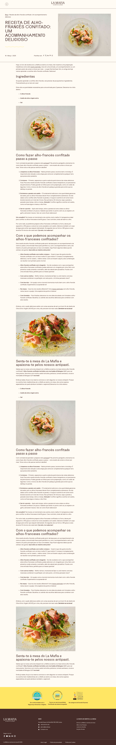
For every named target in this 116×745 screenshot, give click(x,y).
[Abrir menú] (6, 4)
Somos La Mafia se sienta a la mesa (86, 722)
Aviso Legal (44, 742)
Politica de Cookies (70, 742)
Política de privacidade (56, 742)
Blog (6, 15)
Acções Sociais (81, 729)
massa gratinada (57, 289)
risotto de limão (35, 67)
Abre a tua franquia (82, 725)
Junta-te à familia (81, 727)
